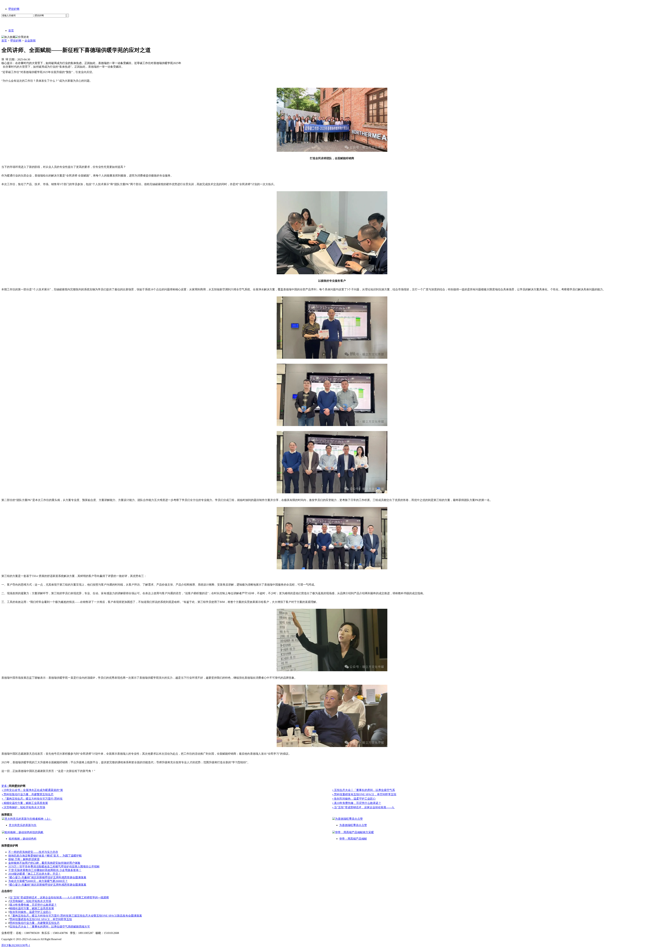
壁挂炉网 (13, 8)
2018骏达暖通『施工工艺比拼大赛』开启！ (34, 873)
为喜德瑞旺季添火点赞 (353, 825)
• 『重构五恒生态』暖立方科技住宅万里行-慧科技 (32, 798)
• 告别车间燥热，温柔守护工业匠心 (354, 798)
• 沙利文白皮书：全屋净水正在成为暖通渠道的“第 (32, 790)
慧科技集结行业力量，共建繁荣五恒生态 (34, 922)
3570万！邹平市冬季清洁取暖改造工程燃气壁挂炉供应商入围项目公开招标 (54, 866)
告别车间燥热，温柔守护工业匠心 (30, 912)
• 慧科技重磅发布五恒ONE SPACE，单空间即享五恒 (364, 794)
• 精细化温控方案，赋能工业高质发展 (25, 803)
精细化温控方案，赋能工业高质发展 (32, 908)
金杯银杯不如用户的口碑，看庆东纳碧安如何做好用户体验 (44, 862)
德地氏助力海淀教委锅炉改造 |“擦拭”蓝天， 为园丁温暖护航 (45, 855)
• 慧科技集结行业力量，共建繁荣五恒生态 (27, 794)
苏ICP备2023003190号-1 (15, 945)
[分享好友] (22, 37)
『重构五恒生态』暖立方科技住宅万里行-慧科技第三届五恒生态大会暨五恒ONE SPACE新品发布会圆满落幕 (76, 915)
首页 (4, 40)
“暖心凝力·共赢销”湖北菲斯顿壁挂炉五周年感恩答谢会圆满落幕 (47, 877)
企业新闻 (30, 40)
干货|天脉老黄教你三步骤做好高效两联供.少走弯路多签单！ (44, 870)
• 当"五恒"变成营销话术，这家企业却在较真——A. (363, 807)
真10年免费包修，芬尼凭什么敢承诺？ (33, 904)
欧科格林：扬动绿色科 (22, 838)
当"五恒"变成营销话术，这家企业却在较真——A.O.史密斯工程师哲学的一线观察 (59, 897)
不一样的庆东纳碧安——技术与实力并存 (33, 852)
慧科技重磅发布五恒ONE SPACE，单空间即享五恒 (41, 919)
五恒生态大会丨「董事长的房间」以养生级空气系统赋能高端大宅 (50, 926)
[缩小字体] (7, 59)
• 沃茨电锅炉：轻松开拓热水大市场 (23, 807)
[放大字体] (2, 59)
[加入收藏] (8, 37)
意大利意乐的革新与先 (22, 825)
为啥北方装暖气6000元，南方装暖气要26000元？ (38, 881)
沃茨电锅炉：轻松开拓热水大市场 (30, 901)
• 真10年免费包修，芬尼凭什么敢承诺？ (356, 803)
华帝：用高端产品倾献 (353, 838)
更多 (5, 785)
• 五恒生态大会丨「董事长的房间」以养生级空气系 (363, 790)
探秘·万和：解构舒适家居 (24, 859)
